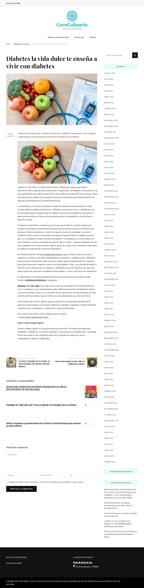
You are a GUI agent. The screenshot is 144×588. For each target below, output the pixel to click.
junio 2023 (109, 297)
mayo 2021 (108, 444)
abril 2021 (108, 450)
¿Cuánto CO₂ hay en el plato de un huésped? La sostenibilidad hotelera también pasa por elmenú (117, 523)
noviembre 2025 (111, 126)
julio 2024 (108, 220)
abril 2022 (108, 379)
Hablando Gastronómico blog (58, 37)
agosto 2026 (109, 73)
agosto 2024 (109, 215)
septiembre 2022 (111, 350)
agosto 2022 (109, 356)
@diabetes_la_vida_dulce (28, 286)
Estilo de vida (79, 37)
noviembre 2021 (111, 409)
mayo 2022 (108, 374)
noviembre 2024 (111, 197)
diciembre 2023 (111, 262)
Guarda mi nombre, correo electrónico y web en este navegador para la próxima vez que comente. (46, 482)
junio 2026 (109, 85)
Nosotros (92, 37)
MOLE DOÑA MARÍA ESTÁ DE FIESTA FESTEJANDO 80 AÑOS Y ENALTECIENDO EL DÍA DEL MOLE (36, 388)
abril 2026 (108, 97)
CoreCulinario (72, 24)
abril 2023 (108, 309)
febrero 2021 (110, 462)
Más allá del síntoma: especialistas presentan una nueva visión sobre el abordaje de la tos (118, 505)
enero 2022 (109, 397)
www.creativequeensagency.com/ (33, 317)
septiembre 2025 (111, 138)
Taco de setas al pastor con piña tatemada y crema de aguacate (121, 514)
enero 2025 (109, 185)
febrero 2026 (110, 109)
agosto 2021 (109, 427)
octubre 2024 (110, 203)
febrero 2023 (110, 320)
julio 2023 (108, 291)
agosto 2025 (109, 144)
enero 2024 (109, 256)
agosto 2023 (109, 285)
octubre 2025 (110, 132)
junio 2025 (109, 156)
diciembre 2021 (110, 403)
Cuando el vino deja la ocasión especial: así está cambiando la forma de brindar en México (120, 534)
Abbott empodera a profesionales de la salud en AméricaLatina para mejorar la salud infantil (43, 424)
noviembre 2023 (111, 268)
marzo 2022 (109, 385)
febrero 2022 (110, 391)
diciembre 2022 (111, 332)
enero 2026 (109, 115)
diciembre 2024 (111, 191)
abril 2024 (108, 238)
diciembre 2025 (111, 120)
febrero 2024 (110, 250)
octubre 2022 (110, 344)
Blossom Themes (87, 581)
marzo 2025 (109, 173)
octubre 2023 (110, 273)
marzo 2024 (109, 244)
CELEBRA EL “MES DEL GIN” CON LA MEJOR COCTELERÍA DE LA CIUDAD (41, 405)
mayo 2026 (108, 91)
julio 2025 (108, 150)
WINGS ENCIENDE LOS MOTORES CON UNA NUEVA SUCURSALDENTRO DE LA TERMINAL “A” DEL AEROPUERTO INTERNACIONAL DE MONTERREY (120, 494)
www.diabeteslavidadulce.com (53, 254)
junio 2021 (108, 438)
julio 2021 (108, 432)
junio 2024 (109, 226)
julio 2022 (108, 362)
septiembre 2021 (111, 421)
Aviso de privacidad (13, 3)
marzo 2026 (109, 103)
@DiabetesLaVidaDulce (36, 280)
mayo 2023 (108, 303)
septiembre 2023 (111, 279)
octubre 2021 (110, 415)
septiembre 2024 (111, 209)
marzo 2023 (109, 315)
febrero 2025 (110, 179)
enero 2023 (109, 326)
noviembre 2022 (111, 338)
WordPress (109, 581)
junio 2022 (109, 368)
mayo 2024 (108, 232)
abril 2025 (108, 167)
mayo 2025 (108, 162)
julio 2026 (108, 79)
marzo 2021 (109, 456)
